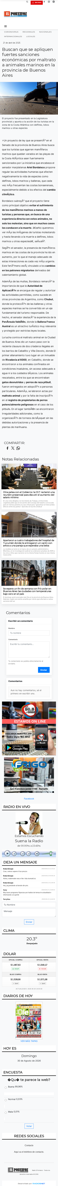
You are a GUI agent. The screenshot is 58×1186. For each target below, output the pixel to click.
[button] (28, 2)
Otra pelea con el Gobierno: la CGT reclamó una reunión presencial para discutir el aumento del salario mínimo (29, 495)
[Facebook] (45, 2)
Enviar (43, 670)
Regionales (29, 32)
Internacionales (13, 36)
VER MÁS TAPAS (29, 1041)
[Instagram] (50, 2)
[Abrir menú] (5, 26)
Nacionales (45, 32)
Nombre (11, 628)
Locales (30, 36)
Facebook (29, 798)
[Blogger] (54, 2)
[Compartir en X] (13, 448)
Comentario (13, 639)
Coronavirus (11, 32)
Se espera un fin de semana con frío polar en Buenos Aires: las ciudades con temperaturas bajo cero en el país (27, 591)
